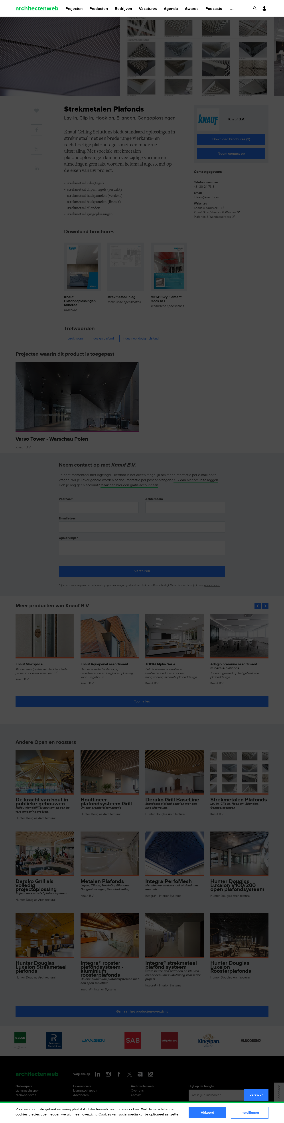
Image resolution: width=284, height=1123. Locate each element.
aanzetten (172, 1114)
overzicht (89, 1114)
